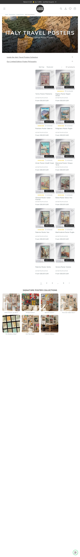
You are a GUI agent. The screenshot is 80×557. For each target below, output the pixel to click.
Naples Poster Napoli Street (63, 94)
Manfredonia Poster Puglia (65, 232)
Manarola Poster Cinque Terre (64, 164)
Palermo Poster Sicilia (43, 267)
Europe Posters (20, 14)
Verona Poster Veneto (63, 267)
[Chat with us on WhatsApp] (75, 552)
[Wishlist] (70, 8)
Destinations (12, 14)
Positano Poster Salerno (43, 128)
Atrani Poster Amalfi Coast (44, 163)
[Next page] (69, 283)
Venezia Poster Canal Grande (42, 198)
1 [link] (41, 283)
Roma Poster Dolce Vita (64, 198)
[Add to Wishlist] (52, 72)
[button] (4, 8)
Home (6, 14)
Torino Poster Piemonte (43, 94)
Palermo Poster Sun (42, 232)
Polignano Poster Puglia (64, 128)
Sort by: (42, 67)
